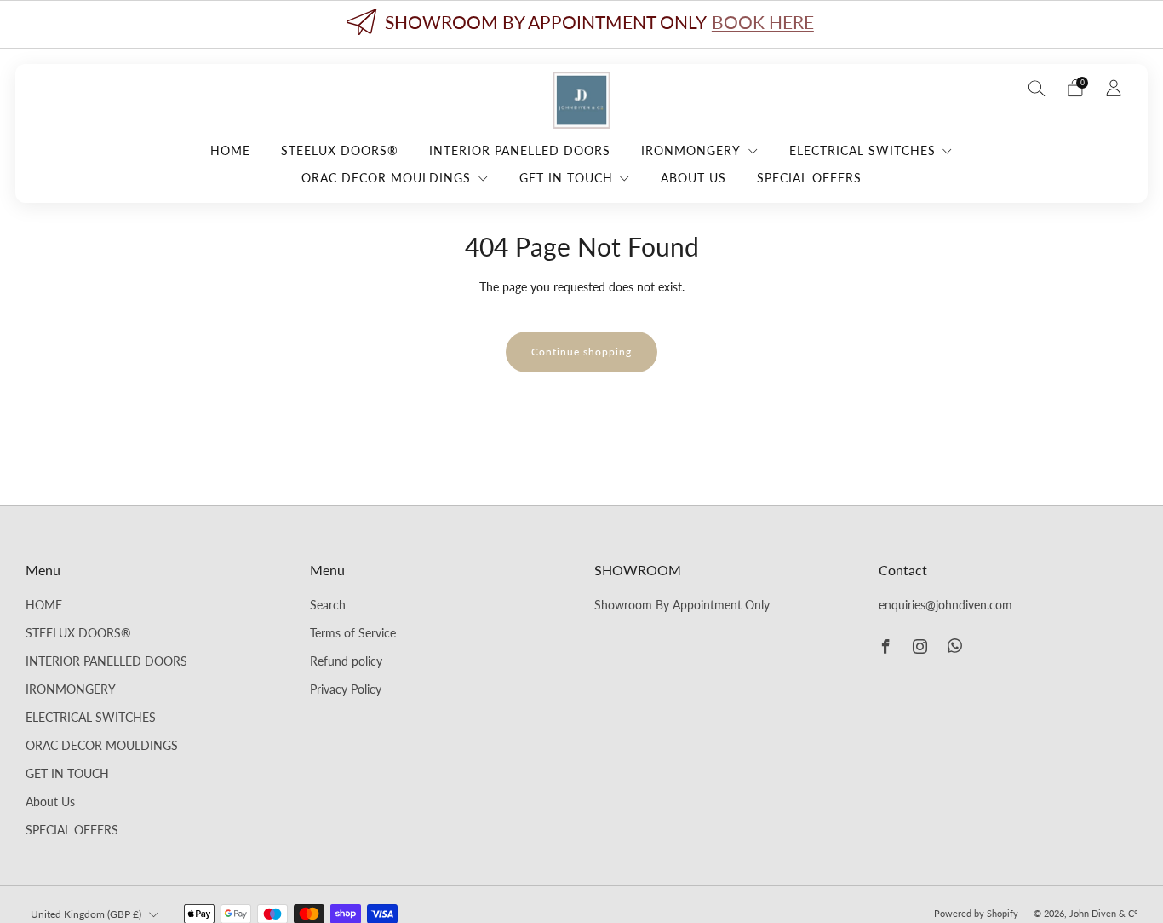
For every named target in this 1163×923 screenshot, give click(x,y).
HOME (230, 150)
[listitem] (581, 24)
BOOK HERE (763, 21)
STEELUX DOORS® (339, 150)
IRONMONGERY (691, 150)
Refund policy (346, 661)
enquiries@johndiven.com (945, 605)
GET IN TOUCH (566, 177)
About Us (693, 177)
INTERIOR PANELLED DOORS (519, 150)
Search (328, 605)
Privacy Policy (345, 689)
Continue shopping (581, 351)
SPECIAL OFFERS (809, 177)
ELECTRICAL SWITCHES (862, 150)
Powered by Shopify (976, 913)
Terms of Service (353, 633)
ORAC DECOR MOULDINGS (386, 177)
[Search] (1037, 87)
